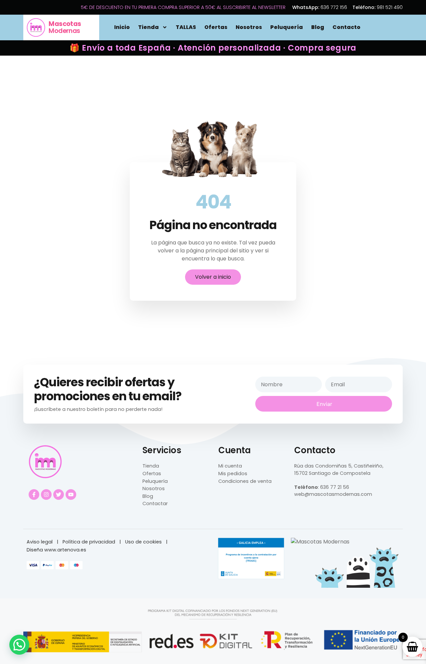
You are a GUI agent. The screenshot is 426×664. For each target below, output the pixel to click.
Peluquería (286, 27)
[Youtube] (71, 494)
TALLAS (186, 27)
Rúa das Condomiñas (320, 466)
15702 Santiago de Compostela (332, 473)
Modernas (65, 27)
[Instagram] (46, 494)
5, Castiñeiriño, (365, 466)
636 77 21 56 (334, 487)
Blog (317, 27)
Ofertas (215, 27)
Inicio (122, 27)
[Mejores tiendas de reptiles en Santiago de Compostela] (320, 541)
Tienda (148, 27)
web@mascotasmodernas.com (333, 494)
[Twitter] (58, 494)
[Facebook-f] (34, 494)
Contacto (346, 27)
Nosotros (249, 27)
